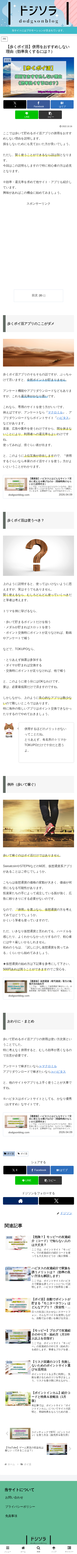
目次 (35, 295)
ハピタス (63, 417)
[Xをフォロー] (56, 1201)
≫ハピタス (58, 1071)
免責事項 (11, 1515)
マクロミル (55, 412)
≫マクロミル (48, 1066)
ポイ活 (10, 1153)
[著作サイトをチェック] (20, 1201)
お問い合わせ (14, 1497)
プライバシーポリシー (20, 1506)
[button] (50, 115)
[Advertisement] (38, 245)
